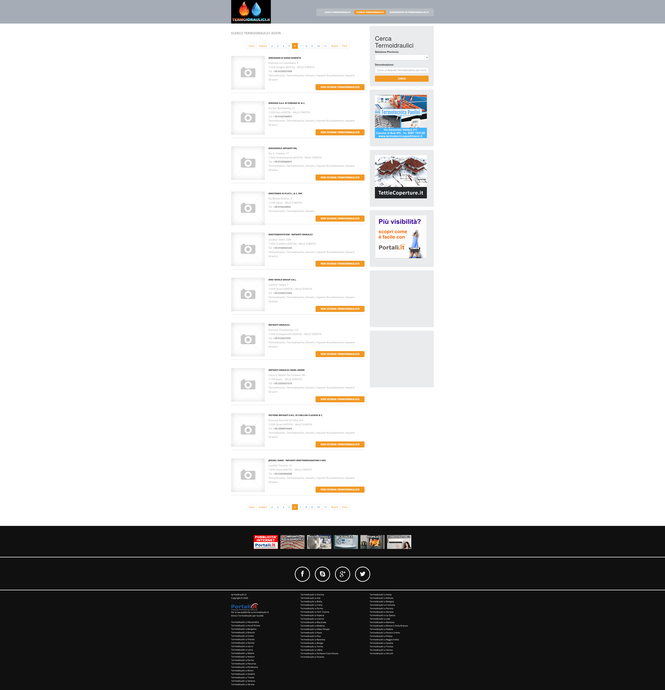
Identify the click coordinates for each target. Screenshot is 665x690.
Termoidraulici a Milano (242, 653)
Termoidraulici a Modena (312, 625)
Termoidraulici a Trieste (242, 677)
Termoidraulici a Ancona (312, 594)
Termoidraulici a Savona (381, 643)
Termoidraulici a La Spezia (382, 615)
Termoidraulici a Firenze (243, 639)
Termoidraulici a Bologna (382, 601)
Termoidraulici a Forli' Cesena (314, 611)
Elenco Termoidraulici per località (247, 615)
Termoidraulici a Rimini (242, 670)
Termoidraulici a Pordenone (244, 667)
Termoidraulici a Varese (381, 649)
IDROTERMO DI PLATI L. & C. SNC (285, 193)
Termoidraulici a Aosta (381, 594)
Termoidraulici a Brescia (243, 632)
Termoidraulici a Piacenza (243, 663)
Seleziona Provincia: (387, 51)
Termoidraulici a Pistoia (381, 636)
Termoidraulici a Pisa (310, 636)
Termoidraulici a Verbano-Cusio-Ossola (319, 653)
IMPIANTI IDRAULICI (279, 324)
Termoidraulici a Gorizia (242, 642)
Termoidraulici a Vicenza (312, 656)
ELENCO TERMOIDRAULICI (370, 12)
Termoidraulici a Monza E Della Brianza (389, 625)
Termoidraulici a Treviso (381, 646)
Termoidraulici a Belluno (381, 598)
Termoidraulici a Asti (310, 598)
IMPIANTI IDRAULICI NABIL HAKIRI (286, 370)
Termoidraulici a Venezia (243, 680)
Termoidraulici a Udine (311, 649)
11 (325, 46)
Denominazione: (384, 64)
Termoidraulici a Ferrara (381, 608)
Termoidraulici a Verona (242, 684)
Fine (344, 46)
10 (318, 46)
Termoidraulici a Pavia (311, 632)
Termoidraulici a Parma (242, 660)
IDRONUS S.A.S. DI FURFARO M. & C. (286, 103)
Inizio (251, 46)
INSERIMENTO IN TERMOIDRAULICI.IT (409, 12)
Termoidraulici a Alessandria (245, 622)
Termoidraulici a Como (311, 604)
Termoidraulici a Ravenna (312, 639)
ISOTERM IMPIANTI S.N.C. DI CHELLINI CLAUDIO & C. (295, 415)
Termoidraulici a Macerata (313, 622)
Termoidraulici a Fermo (311, 608)
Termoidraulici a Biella (311, 601)
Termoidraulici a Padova (381, 629)
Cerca (402, 78)
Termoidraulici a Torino (311, 646)
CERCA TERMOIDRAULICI (338, 12)
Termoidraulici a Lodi (380, 618)
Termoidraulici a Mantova (382, 622)
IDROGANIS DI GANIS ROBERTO (284, 57)
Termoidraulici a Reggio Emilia (384, 639)
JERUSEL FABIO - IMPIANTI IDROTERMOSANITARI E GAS (297, 460)
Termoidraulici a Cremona (382, 604)
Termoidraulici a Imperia (312, 615)
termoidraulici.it (238, 594)
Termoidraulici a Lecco (242, 646)
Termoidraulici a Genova (381, 611)
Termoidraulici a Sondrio (243, 674)
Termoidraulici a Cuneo (242, 635)
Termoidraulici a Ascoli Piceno (245, 625)
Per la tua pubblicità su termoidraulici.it (250, 612)
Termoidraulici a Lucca (242, 649)
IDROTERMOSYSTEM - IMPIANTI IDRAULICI (290, 234)
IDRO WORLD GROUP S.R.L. (282, 279)
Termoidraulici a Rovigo (311, 643)
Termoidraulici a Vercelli (381, 653)
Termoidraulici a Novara (243, 656)
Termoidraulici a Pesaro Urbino (385, 632)
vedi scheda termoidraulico (340, 87)
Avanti (334, 46)
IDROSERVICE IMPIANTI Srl (282, 148)
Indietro (263, 46)
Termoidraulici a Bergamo (243, 629)
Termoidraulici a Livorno (312, 618)
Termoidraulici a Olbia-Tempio (315, 629)
